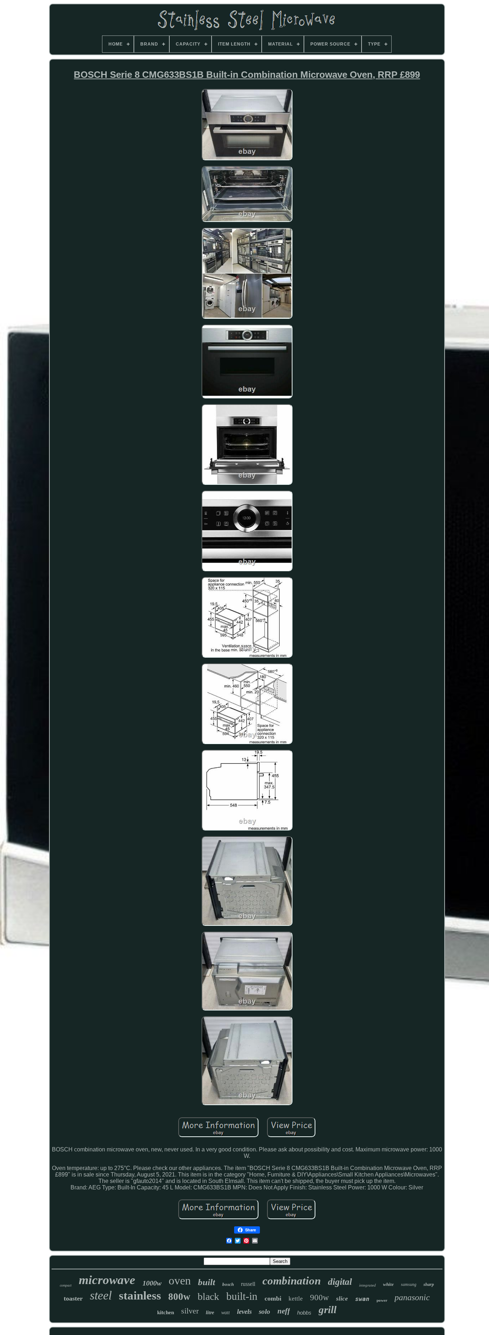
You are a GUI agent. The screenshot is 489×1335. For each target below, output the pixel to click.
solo (264, 1311)
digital (340, 1282)
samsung (408, 1284)
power (382, 1300)
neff (283, 1311)
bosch (228, 1284)
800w (179, 1296)
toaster (73, 1298)
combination (291, 1280)
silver (190, 1310)
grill (328, 1309)
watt (225, 1312)
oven (180, 1280)
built (206, 1282)
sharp (428, 1284)
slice (342, 1298)
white (388, 1284)
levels (244, 1311)
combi (273, 1298)
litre (210, 1312)
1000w (151, 1283)
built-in (241, 1296)
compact (66, 1285)
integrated (367, 1285)
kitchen (165, 1312)
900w (319, 1297)
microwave (107, 1280)
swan (362, 1299)
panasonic (412, 1297)
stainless (140, 1295)
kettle (296, 1298)
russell (248, 1284)
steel (101, 1295)
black (208, 1296)
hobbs (304, 1313)
